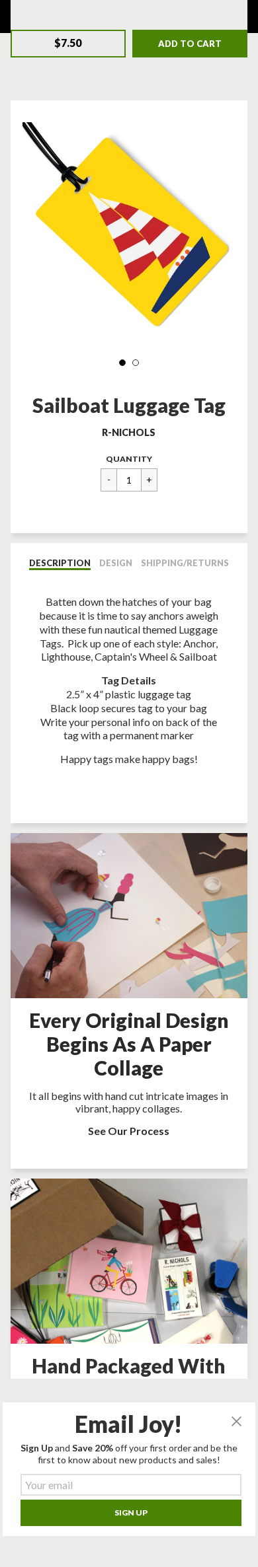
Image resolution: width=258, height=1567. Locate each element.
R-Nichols (128, 432)
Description (60, 563)
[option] (129, 229)
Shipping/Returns (185, 563)
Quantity (129, 459)
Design (115, 563)
